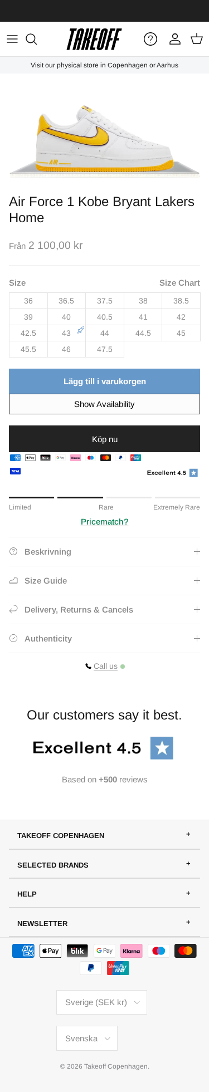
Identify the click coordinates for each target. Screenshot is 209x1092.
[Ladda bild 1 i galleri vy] (104, 131)
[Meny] (12, 39)
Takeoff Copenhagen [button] (60, 835)
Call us (106, 666)
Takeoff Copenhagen (116, 1066)
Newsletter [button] (42, 923)
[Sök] (37, 39)
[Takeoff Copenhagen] (94, 39)
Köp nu (105, 439)
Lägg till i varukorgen (105, 381)
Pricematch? (105, 521)
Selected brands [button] (53, 865)
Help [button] (27, 894)
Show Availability (104, 404)
